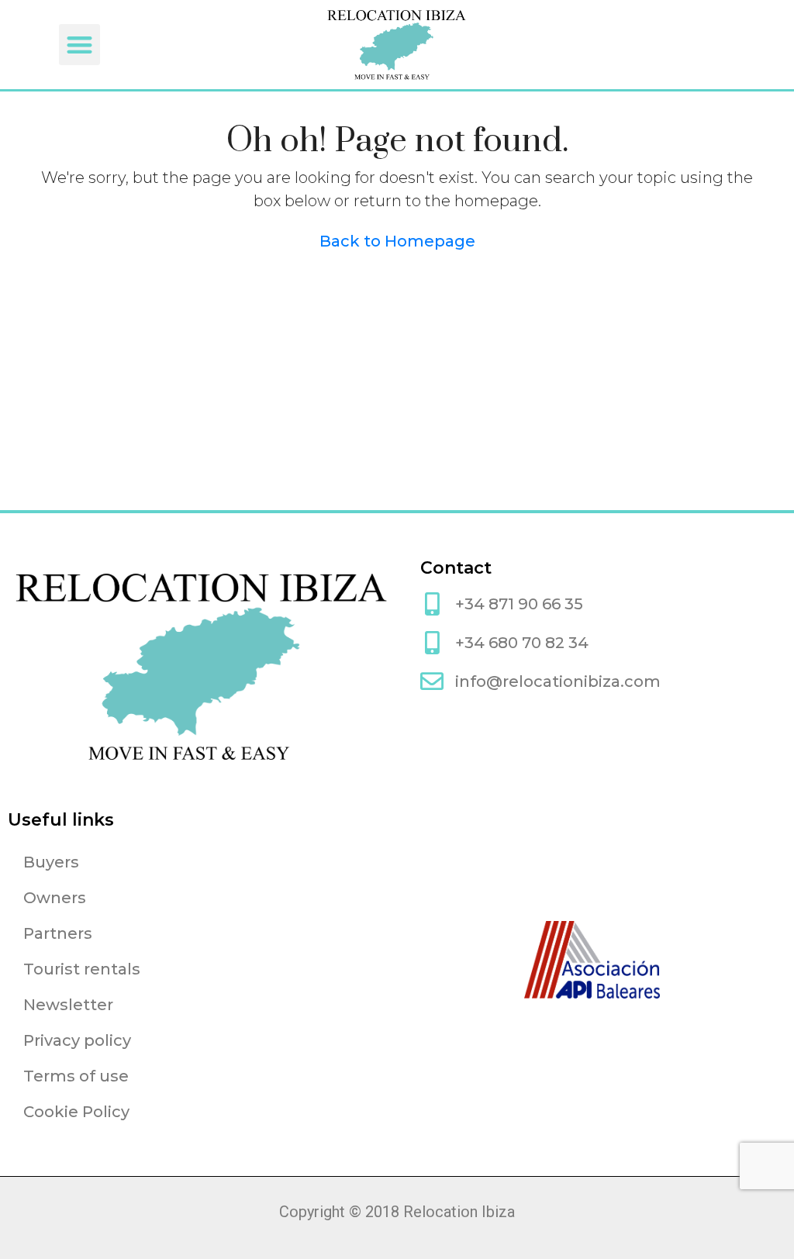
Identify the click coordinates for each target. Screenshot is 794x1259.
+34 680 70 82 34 (522, 642)
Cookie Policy (76, 1111)
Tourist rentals (81, 969)
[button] (79, 44)
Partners (57, 933)
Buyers (51, 862)
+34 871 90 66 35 (519, 604)
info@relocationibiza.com (558, 681)
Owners (54, 897)
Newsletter (68, 1004)
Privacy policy (77, 1040)
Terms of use (76, 1076)
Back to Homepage (397, 241)
